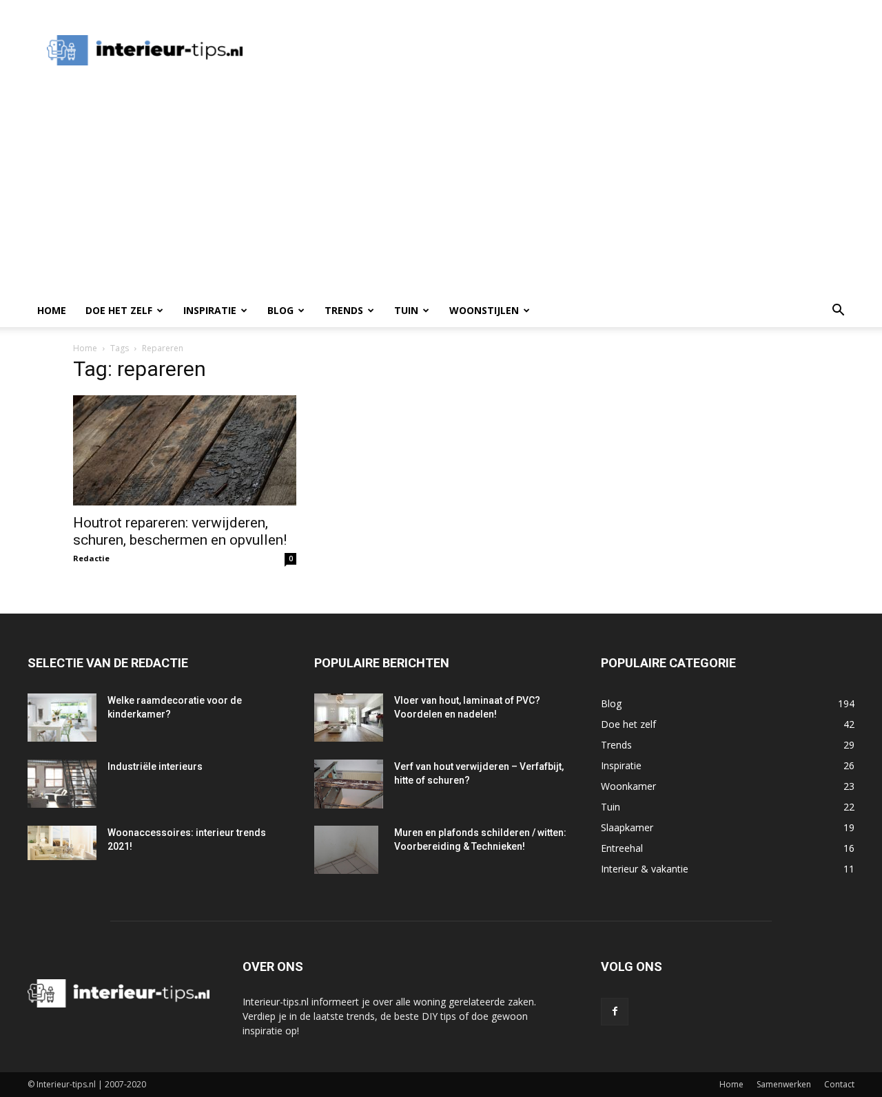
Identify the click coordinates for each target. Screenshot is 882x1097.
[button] (837, 311)
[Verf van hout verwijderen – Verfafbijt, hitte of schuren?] (348, 784)
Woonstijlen (484, 310)
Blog (280, 310)
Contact (839, 1084)
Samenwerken (784, 1084)
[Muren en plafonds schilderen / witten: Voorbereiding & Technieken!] (346, 850)
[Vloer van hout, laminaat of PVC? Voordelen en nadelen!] (348, 717)
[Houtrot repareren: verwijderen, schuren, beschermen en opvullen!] (184, 450)
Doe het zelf (118, 310)
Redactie (91, 558)
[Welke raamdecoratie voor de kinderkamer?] (62, 717)
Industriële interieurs (155, 766)
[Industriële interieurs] (62, 784)
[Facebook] (614, 1011)
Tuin (406, 310)
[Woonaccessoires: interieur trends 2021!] (62, 843)
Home (51, 310)
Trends (344, 310)
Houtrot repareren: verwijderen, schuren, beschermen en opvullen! (180, 531)
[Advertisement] (512, 50)
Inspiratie (209, 310)
